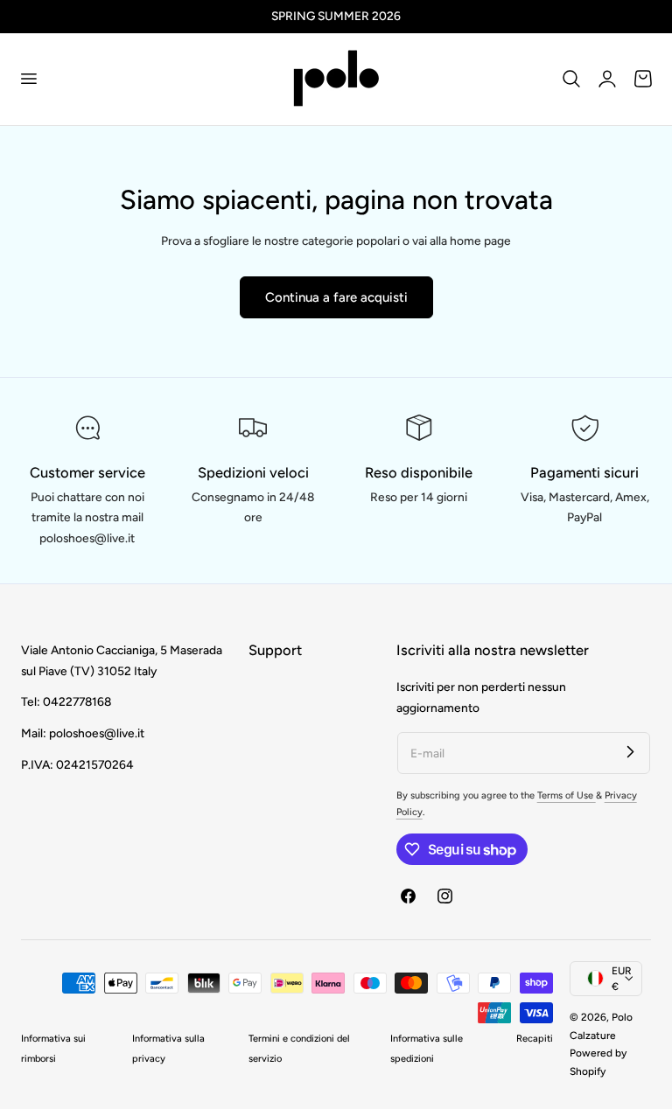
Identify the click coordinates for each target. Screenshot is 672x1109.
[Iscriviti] (630, 752)
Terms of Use (566, 795)
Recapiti (534, 1038)
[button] (28, 78)
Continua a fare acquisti (336, 297)
